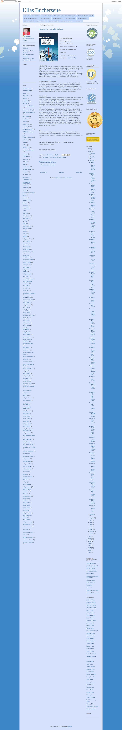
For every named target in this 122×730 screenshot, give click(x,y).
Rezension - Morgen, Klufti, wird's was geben (92, 351)
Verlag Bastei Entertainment (26, 256)
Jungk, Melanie (90, 648)
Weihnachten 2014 (41, 21)
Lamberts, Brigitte (91, 656)
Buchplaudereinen (91, 563)
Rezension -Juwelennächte (92, 299)
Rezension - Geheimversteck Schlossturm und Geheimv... (92, 224)
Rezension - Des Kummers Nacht (92, 501)
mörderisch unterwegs (28, 542)
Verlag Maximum (27, 398)
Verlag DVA (25, 288)
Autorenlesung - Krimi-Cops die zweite (92, 257)
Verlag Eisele (26, 317)
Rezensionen (35, 15)
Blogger (70, 726)
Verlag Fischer (26, 325)
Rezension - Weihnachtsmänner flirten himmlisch (92, 313)
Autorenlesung (26, 90)
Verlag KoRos (26, 381)
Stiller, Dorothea (90, 697)
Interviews (25, 154)
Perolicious (89, 588)
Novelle (24, 190)
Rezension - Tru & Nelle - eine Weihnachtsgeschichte (92, 396)
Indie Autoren (26, 147)
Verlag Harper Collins (28, 343)
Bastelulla (25, 48)
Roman (24, 198)
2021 (89, 151)
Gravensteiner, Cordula (92, 630)
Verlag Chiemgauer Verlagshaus (27, 282)
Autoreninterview (27, 88)
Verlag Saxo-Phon (27, 439)
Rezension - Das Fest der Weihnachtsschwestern (92, 332)
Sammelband (26, 208)
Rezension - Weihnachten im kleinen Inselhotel (92, 167)
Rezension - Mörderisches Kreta (92, 508)
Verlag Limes (26, 392)
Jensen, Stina (90, 643)
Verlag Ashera (26, 246)
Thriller (24, 231)
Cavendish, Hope (90, 612)
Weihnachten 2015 (28, 21)
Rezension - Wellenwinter (92, 204)
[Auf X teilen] (66, 155)
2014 (89, 550)
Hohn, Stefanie (90, 638)
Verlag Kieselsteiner (28, 368)
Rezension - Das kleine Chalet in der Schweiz (92, 323)
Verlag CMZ (26, 276)
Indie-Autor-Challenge (28, 150)
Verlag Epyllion (26, 322)
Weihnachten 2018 (57, 18)
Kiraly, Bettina (90, 651)
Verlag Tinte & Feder (28, 451)
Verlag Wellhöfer (27, 461)
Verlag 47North (26, 241)
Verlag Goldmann (27, 337)
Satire (24, 210)
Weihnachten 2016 (82, 18)
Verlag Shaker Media (28, 444)
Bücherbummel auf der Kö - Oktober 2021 (92, 250)
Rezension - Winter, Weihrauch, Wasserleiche (92, 341)
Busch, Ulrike (89, 610)
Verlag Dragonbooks (28, 299)
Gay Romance (26, 126)
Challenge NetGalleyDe (29, 112)
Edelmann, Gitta (90, 615)
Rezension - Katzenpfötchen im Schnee (92, 266)
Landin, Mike (89, 659)
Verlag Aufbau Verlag (28, 251)
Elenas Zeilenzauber (91, 571)
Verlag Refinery (26, 426)
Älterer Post (79, 172)
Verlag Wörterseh (27, 469)
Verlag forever (26, 507)
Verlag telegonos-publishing (27, 516)
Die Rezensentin (90, 568)
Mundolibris (89, 585)
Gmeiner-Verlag (72, 57)
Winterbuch (25, 529)
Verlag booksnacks (27, 476)
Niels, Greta (89, 679)
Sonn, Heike (89, 689)
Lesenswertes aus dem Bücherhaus (92, 577)
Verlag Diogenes (27, 297)
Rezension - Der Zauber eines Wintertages (92, 284)
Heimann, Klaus (90, 633)
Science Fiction (27, 215)
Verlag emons (26, 502)
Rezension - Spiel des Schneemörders (92, 234)
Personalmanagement (28, 192)
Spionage (25, 221)
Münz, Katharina (90, 677)
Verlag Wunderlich (27, 466)
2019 (89, 539)
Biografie (25, 93)
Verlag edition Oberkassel (26, 499)
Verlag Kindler (26, 371)
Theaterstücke (26, 228)
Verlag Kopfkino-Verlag (28, 386)
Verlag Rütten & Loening (29, 435)
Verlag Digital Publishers (29, 293)
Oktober (92, 160)
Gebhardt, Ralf (90, 623)
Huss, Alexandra (90, 641)
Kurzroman (25, 174)
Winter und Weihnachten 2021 (85, 15)
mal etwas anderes (27, 537)
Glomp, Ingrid (89, 628)
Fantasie (25, 121)
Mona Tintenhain (90, 582)
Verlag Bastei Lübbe (28, 259)
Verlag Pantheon (27, 411)
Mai (91, 524)
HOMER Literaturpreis (28, 131)
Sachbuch (25, 205)
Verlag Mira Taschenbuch (26, 403)
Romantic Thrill (26, 200)
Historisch (25, 139)
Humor (24, 142)
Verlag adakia (26, 471)
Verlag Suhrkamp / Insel (29, 447)
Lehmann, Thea (90, 669)
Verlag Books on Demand (27, 270)
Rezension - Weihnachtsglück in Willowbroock (92, 213)
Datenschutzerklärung (67, 21)
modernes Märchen (28, 540)
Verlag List (25, 395)
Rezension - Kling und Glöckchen (92, 421)
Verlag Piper (26, 421)
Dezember (92, 153)
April (91, 527)
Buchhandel (26, 101)
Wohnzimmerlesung (28, 532)
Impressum (78, 21)
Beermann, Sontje (91, 605)
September (92, 514)
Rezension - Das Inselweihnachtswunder (92, 484)
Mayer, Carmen (90, 671)
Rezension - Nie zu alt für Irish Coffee (92, 275)
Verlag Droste (26, 307)
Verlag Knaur (26, 378)
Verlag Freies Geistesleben (26, 328)
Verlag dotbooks (27, 487)
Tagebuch (25, 223)
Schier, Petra (89, 684)
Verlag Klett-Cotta (27, 376)
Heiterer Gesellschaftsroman (28, 136)
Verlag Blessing (27, 264)
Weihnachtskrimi (61, 157)
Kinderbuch (25, 159)
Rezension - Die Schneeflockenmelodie (92, 197)
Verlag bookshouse (27, 239)
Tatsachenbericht (27, 226)
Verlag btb (25, 479)
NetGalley (45, 157)
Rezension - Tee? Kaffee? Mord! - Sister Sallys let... (92, 431)
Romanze (25, 203)
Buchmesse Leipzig (28, 110)
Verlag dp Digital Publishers (27, 490)
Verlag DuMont (26, 312)
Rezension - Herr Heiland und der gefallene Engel (92, 447)
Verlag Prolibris (26, 423)
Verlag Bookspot (27, 273)
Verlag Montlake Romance (27, 407)
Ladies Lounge (26, 177)
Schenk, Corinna (90, 682)
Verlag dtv (25, 493)
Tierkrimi (25, 236)
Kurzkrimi (25, 172)
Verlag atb (25, 474)
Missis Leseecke (90, 580)
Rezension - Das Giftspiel (92, 305)
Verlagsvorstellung (27, 522)
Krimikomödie (26, 166)
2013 (89, 552)
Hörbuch (25, 145)
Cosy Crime (26, 116)
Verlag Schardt (26, 442)
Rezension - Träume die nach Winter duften (92, 292)
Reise (24, 195)
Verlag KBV (26, 359)
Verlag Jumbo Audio (28, 356)
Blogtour (25, 98)
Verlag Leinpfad (27, 390)
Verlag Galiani (26, 332)
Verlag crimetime (27, 484)
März (91, 529)
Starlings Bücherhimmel (92, 593)
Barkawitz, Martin (90, 602)
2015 (89, 548)
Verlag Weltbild (26, 464)
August (92, 518)
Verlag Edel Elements (28, 315)
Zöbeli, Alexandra (90, 709)
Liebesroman (26, 179)
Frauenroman (26, 124)
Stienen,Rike (89, 695)
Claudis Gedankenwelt (92, 566)
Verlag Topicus (26, 453)
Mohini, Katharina (90, 674)
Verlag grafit (26, 510)
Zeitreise (25, 534)
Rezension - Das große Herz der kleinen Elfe (92, 493)
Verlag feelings (26, 505)
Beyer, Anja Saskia (91, 607)
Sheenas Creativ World (92, 590)
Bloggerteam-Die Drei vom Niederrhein (28, 59)
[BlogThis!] (64, 155)
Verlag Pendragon (27, 416)
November (92, 157)
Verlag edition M (27, 496)
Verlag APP (25, 244)
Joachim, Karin (90, 646)
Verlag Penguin (26, 418)
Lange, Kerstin (90, 661)
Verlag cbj (25, 482)
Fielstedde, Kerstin (91, 620)
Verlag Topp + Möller (28, 456)
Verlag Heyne (26, 350)
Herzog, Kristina (90, 636)
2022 (89, 149)
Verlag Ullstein (26, 458)
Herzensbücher (90, 573)
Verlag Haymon (26, 347)
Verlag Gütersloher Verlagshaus (27, 340)
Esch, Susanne (90, 618)
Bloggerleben (26, 95)
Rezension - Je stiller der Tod (92, 378)
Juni (91, 522)
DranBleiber (26, 119)
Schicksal (25, 213)
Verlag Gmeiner (52, 157)
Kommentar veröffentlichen (48, 165)
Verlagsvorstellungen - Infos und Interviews (64, 15)
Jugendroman (26, 156)
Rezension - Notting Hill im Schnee (92, 414)
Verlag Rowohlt (26, 433)
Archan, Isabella (90, 600)
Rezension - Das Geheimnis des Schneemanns (92, 386)
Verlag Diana (26, 290)
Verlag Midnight (27, 400)
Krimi (24, 164)
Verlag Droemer (27, 305)
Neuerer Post (43, 172)
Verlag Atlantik (26, 249)
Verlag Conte (26, 285)
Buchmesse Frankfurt (28, 106)
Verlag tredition (26, 519)
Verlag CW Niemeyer (28, 279)
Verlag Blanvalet (27, 262)
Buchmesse (26, 103)
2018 (89, 541)
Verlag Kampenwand (28, 361)
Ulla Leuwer (27, 36)
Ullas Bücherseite (42, 10)
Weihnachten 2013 (53, 21)
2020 (89, 536)
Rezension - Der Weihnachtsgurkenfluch (92, 360)
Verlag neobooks (27, 513)
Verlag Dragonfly (27, 302)
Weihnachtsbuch (27, 524)
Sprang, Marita (90, 692)
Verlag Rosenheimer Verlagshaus (28, 429)
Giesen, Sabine (90, 625)
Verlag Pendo (26, 413)
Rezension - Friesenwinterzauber (92, 242)
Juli (91, 520)
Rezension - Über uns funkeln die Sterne (92, 476)
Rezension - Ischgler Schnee (92, 439)
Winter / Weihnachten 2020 (30, 18)
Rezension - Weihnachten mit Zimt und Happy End (92, 370)
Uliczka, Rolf (89, 704)
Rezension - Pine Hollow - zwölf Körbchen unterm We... (92, 177)
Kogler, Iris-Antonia (91, 653)
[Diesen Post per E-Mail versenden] (62, 155)
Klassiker (25, 161)
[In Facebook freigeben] (68, 155)
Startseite (26, 15)
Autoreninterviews (46, 15)
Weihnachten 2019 (45, 18)
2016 (89, 545)
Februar (92, 531)
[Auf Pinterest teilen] (69, 155)
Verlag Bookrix (26, 267)
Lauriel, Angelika (90, 666)
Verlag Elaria (26, 320)
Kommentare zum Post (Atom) (64, 177)
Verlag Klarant (26, 373)
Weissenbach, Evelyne (92, 706)
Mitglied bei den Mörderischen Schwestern (27, 184)
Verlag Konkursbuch (28, 383)
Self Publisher (26, 218)
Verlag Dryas (26, 310)
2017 (89, 543)
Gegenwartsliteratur (28, 129)
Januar (92, 533)
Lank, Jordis (89, 664)
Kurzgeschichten (27, 169)
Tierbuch (25, 233)
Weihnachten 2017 (70, 18)
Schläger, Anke (90, 687)
